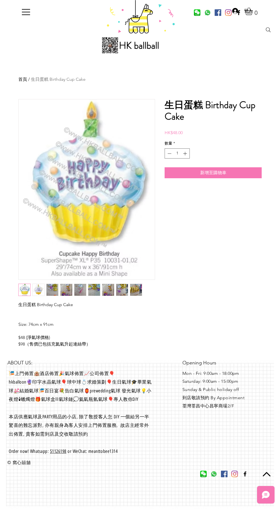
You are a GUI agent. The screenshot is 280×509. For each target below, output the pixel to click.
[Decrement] (168, 153)
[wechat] (197, 12)
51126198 (58, 451)
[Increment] (185, 153)
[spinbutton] (177, 153)
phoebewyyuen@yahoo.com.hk (21, 481)
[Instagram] (234, 474)
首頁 (22, 79)
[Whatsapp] (207, 12)
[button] (26, 12)
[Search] (268, 30)
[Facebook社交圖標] (218, 12)
